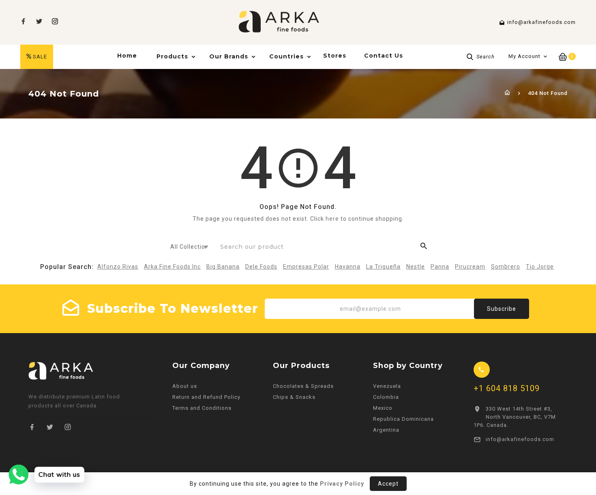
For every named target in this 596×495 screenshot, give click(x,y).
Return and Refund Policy (206, 397)
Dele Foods (261, 266)
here (332, 218)
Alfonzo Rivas (117, 266)
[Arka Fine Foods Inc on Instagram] (55, 21)
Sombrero (505, 266)
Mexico (382, 408)
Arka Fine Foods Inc (172, 266)
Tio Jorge (540, 266)
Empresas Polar (306, 266)
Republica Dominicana (403, 419)
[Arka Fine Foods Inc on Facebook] (32, 427)
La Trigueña (383, 266)
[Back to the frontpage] (507, 93)
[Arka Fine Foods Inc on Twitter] (50, 427)
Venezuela (387, 386)
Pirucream (470, 266)
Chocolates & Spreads (303, 386)
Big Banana (223, 266)
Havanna (347, 266)
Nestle (415, 266)
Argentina (386, 430)
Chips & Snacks (294, 397)
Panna (440, 266)
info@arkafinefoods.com (520, 439)
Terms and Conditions (202, 408)
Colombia (386, 397)
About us (184, 386)
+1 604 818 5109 (507, 388)
